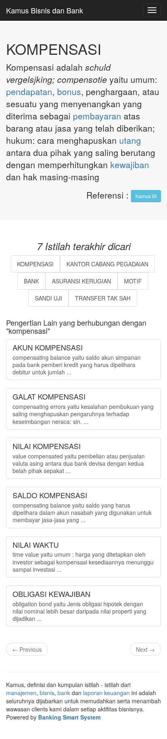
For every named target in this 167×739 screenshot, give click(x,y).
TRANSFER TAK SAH (103, 298)
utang (130, 140)
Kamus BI (145, 195)
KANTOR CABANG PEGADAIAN (107, 264)
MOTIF (133, 281)
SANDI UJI (48, 298)
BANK (31, 281)
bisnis (47, 693)
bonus (69, 91)
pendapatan (29, 91)
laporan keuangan (106, 693)
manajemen (21, 693)
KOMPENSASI (35, 264)
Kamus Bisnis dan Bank (44, 10)
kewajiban (129, 164)
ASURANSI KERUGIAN (81, 281)
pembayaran (97, 116)
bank (64, 693)
